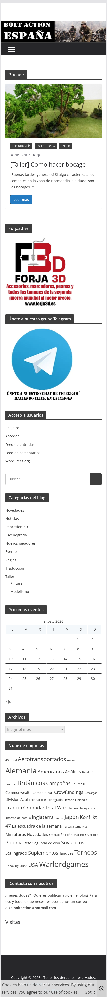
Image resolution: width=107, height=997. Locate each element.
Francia (13, 807)
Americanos (51, 771)
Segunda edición (46, 843)
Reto (27, 842)
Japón (72, 816)
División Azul (16, 799)
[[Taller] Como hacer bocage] (53, 111)
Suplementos (43, 852)
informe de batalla (18, 818)
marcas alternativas (75, 826)
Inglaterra (43, 817)
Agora (71, 760)
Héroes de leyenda (81, 808)
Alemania (21, 771)
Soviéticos (72, 842)
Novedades (14, 510)
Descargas (90, 793)
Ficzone (69, 800)
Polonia (14, 842)
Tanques (66, 853)
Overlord (91, 834)
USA (33, 865)
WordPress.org (17, 461)
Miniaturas (15, 834)
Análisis (73, 772)
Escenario (36, 800)
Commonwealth (18, 792)
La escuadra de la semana (37, 826)
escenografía (53, 800)
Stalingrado (16, 853)
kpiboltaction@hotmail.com (32, 907)
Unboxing (12, 866)
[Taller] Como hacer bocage (48, 164)
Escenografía (21, 146)
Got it (90, 992)
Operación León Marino (66, 835)
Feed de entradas (20, 444)
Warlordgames (64, 864)
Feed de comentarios (22, 452)
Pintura (16, 583)
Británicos (31, 783)
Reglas (10, 560)
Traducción (14, 568)
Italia (59, 817)
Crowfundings (68, 792)
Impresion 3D (16, 526)
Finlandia (81, 800)
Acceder (12, 436)
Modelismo (19, 591)
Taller (65, 146)
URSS (23, 865)
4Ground (11, 760)
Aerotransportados (42, 759)
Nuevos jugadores (20, 543)
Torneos (85, 852)
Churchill (78, 784)
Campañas (58, 783)
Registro (12, 427)
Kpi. (38, 155)
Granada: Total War (44, 807)
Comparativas (43, 792)
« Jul (8, 701)
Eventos (11, 551)
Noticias (12, 518)
